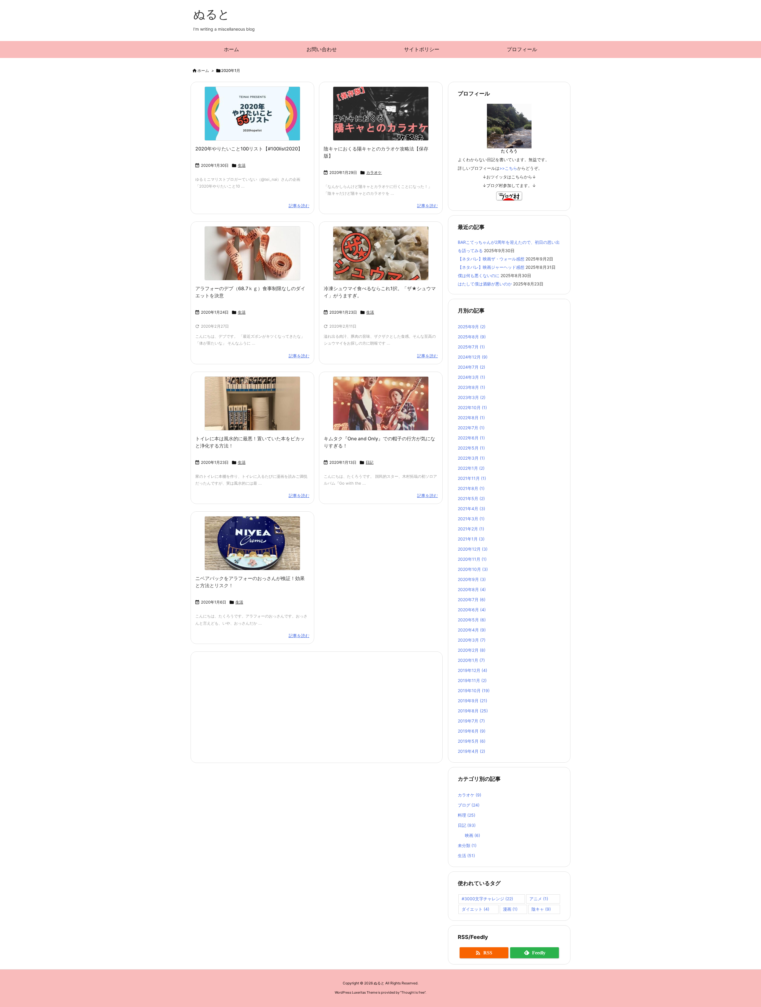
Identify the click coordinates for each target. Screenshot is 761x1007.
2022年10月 (472, 407)
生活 (242, 165)
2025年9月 (471, 326)
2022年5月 (471, 447)
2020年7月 (471, 599)
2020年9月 (472, 579)
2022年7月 (471, 427)
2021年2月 (471, 528)
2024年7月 (471, 367)
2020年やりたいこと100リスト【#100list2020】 (249, 149)
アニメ (538, 898)
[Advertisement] (316, 706)
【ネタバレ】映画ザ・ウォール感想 (491, 258)
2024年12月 (473, 356)
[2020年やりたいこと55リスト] (252, 114)
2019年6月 (471, 730)
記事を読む (299, 205)
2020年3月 (471, 639)
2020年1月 (471, 660)
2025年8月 (472, 336)
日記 (369, 462)
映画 (472, 835)
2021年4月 (471, 508)
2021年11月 (472, 478)
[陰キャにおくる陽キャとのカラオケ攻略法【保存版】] (381, 114)
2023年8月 (471, 387)
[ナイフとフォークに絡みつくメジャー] (252, 253)
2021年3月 (471, 518)
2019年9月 (472, 700)
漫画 (510, 909)
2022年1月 (471, 468)
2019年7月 (471, 720)
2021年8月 (471, 488)
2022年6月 (471, 437)
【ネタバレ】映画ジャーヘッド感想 (491, 267)
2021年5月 (471, 498)
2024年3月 (471, 377)
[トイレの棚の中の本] (252, 403)
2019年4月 (471, 751)
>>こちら (508, 168)
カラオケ (374, 172)
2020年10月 (473, 569)
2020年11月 (472, 559)
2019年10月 (474, 690)
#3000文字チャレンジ (487, 898)
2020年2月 (471, 650)
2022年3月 (471, 458)
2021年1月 (471, 538)
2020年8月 (472, 589)
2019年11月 (472, 680)
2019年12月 (472, 670)
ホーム (203, 70)
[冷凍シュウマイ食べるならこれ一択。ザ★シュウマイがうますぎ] (381, 253)
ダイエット (475, 909)
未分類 (467, 845)
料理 (466, 815)
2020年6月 (472, 609)
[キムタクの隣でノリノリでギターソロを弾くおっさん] (381, 403)
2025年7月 (471, 346)
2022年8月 (471, 417)
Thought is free (412, 992)
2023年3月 (471, 397)
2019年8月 (473, 710)
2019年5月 (471, 741)
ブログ (468, 805)
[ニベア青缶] (252, 543)
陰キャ (541, 909)
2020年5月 (472, 619)
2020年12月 (473, 549)
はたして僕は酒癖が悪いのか (485, 283)
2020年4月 (472, 629)
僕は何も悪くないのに (478, 275)
